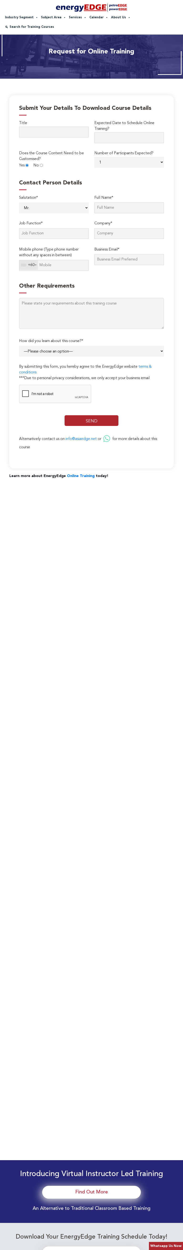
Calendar (96, 17)
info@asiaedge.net (81, 439)
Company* (103, 223)
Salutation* (28, 198)
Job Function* (31, 223)
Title (23, 123)
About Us (118, 17)
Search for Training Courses (32, 27)
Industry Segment (19, 17)
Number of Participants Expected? (123, 153)
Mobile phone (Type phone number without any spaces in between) (49, 252)
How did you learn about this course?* (51, 341)
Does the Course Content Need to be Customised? (51, 156)
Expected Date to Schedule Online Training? (124, 126)
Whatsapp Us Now (166, 1246)
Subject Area (51, 17)
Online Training (81, 476)
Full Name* (103, 198)
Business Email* (106, 249)
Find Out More (91, 1192)
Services (75, 17)
